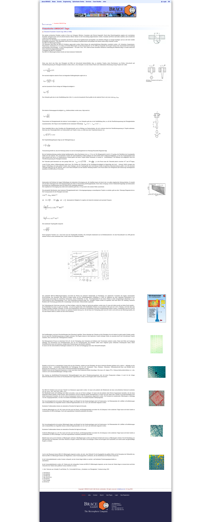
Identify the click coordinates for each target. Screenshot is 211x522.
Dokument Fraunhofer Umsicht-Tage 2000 (58, 31)
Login (164, 1)
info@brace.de (121, 489)
